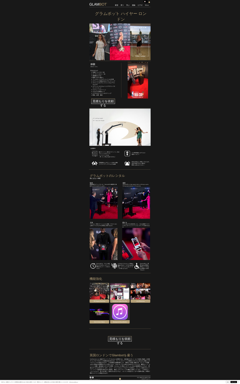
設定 (228, 382)
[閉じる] (238, 382)
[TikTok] (90, 377)
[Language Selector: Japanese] (145, 1)
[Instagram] (93, 377)
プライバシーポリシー (73, 382)
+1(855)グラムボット (145, 379)
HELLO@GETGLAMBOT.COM (143, 377)
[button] (149, 2)
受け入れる (234, 382)
